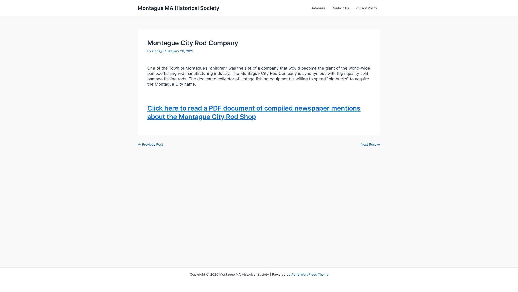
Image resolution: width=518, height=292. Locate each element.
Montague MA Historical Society (178, 8)
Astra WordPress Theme (309, 274)
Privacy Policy (366, 8)
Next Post (370, 144)
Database (318, 8)
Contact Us (340, 8)
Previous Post (150, 144)
